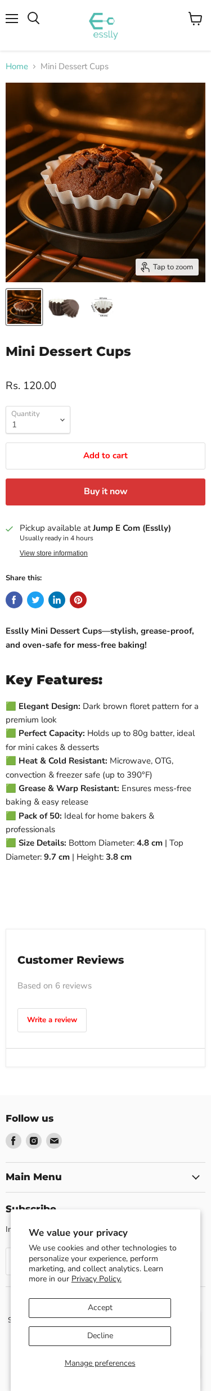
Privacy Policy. (96, 1278)
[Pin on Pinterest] (78, 599)
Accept (100, 1307)
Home (17, 66)
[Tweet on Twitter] (35, 599)
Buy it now (106, 491)
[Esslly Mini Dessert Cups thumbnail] (24, 307)
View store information (54, 553)
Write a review (52, 1020)
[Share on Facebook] (14, 599)
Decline (100, 1335)
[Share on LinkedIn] (56, 599)
